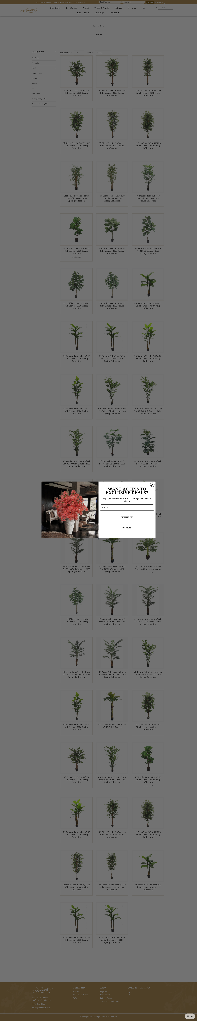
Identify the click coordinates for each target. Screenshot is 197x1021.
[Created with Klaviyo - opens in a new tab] (98, 538)
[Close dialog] (152, 485)
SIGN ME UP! (127, 517)
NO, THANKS (127, 528)
